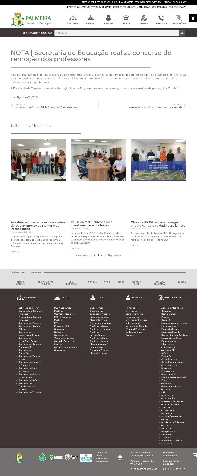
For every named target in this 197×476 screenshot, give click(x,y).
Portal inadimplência (171, 440)
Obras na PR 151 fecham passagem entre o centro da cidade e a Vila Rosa (158, 224)
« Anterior (82, 255)
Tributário (166, 437)
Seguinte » (114, 255)
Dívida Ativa (167, 443)
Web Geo (166, 407)
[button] (193, 18)
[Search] (182, 33)
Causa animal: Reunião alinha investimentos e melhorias (91, 223)
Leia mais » (15, 252)
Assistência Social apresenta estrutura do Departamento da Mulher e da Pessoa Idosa (38, 226)
